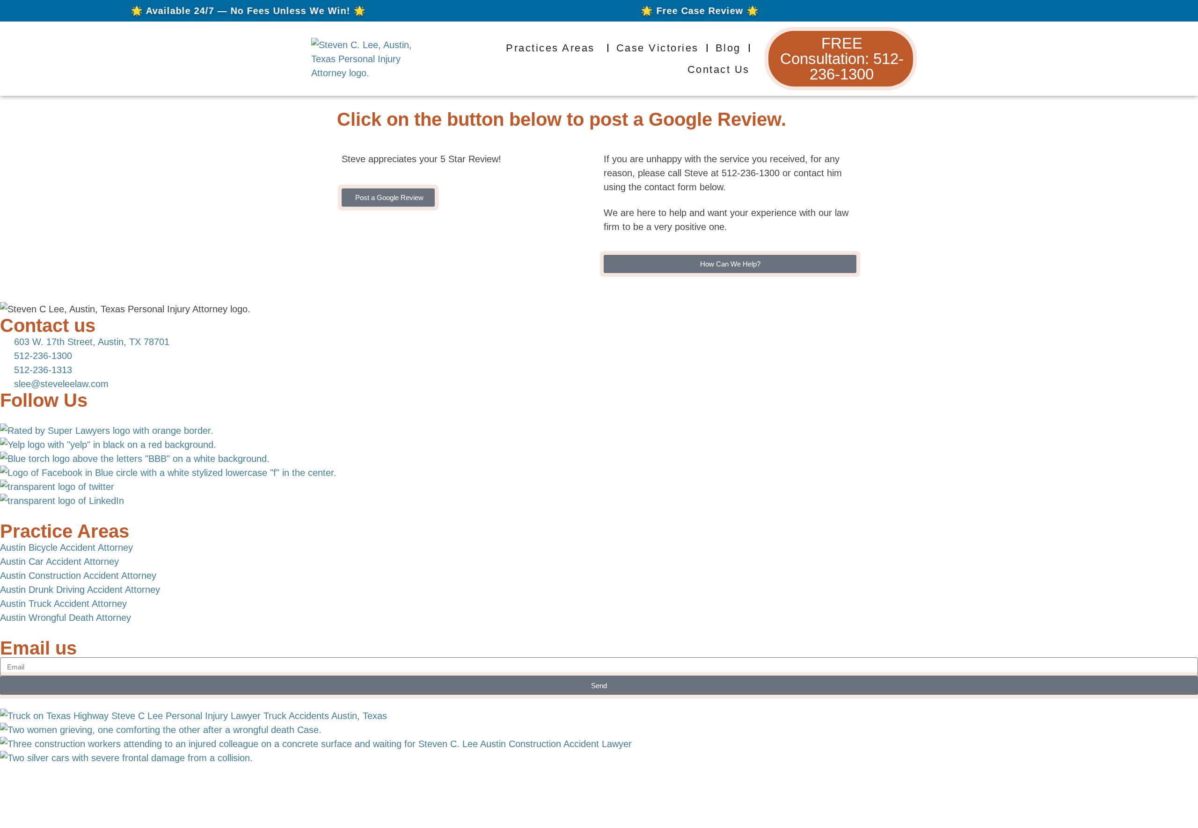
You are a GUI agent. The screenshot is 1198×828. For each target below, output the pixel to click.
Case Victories (657, 48)
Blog (728, 48)
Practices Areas (550, 48)
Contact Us (718, 69)
